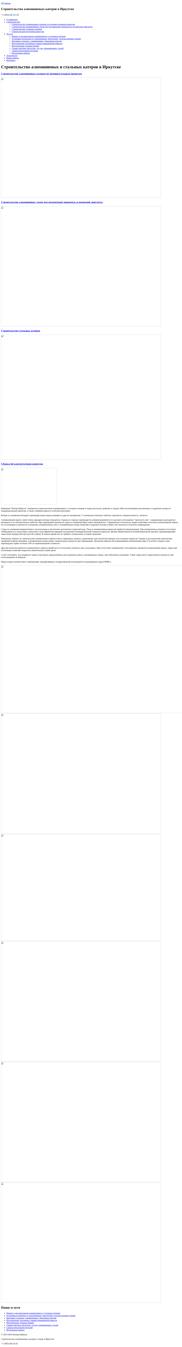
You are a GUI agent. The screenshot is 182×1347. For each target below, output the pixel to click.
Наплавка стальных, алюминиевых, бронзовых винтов (37, 41)
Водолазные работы (21, 53)
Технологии (11, 55)
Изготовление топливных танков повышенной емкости (37, 43)
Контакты (10, 60)
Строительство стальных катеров (27, 29)
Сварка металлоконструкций (25, 51)
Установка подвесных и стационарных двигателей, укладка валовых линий (46, 39)
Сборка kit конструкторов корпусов (28, 31)
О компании (12, 19)
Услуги (9, 34)
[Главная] (5, 3)
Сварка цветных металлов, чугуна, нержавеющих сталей (38, 48)
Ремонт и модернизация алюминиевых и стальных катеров (39, 36)
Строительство (13, 22)
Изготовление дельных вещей (25, 46)
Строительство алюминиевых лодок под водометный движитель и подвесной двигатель (52, 27)
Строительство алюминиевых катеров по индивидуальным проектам (43, 24)
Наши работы (12, 58)
